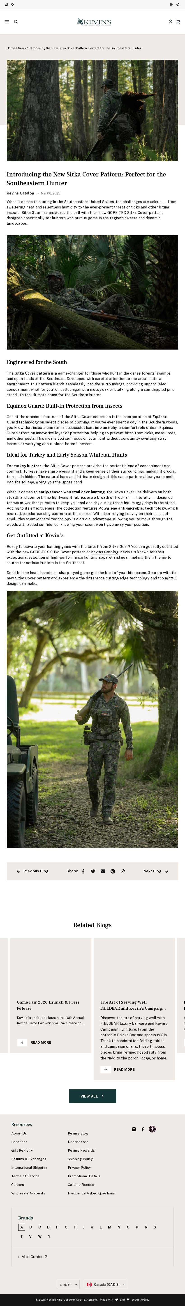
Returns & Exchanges (28, 1159)
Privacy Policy (79, 1167)
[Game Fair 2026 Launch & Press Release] (50, 965)
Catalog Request (82, 1185)
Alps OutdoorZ (34, 1257)
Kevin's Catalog (104, 552)
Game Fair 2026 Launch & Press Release (48, 1005)
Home (11, 48)
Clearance (13, 4)
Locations (19, 1142)
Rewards (171, 4)
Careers (17, 1185)
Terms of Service (25, 1176)
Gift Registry (22, 1150)
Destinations (78, 1142)
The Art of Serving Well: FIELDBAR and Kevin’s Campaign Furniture (132, 1006)
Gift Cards (178, 4)
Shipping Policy (80, 1159)
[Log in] (170, 21)
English (66, 1284)
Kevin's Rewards (81, 1150)
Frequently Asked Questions (91, 1193)
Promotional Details (84, 1176)
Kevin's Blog (78, 1133)
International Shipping (29, 1167)
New (6, 4)
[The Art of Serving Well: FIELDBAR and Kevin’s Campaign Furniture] (134, 965)
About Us (19, 1133)
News (22, 48)
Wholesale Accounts (28, 1193)
